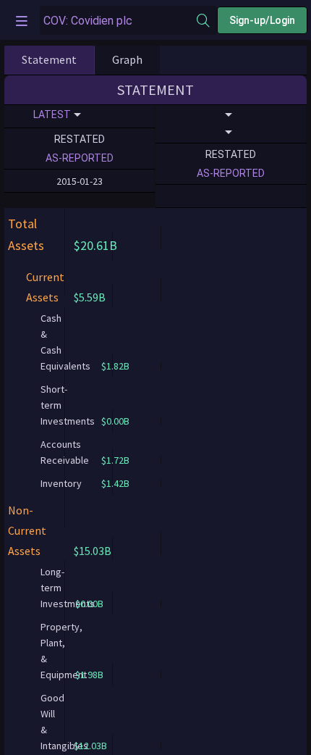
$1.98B (89, 674)
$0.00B (89, 603)
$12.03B (90, 745)
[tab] (49, 60)
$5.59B (90, 297)
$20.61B (95, 245)
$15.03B (92, 550)
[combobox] (118, 21)
